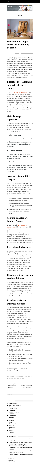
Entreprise (11, 417)
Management (12, 423)
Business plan (12, 407)
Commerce (12, 410)
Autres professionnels (15, 405)
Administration (13, 403)
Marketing (11, 425)
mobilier (25, 376)
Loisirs (10, 422)
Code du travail (13, 408)
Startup (11, 430)
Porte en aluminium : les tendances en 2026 (21, 454)
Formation (11, 420)
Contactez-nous (11, 458)
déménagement (19, 376)
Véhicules (11, 432)
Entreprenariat (12, 415)
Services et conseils (27, 53)
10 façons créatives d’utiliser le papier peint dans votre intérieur (26, 385)
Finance (11, 418)
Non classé (12, 427)
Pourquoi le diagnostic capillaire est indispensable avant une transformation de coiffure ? (20, 447)
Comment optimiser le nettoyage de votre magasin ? (13, 385)
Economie (11, 413)
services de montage (19, 378)
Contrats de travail (14, 412)
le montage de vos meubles (20, 92)
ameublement (10, 376)
